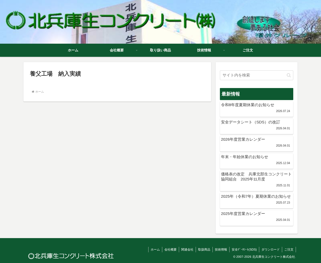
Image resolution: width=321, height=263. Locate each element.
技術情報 (221, 249)
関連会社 (187, 249)
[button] (289, 75)
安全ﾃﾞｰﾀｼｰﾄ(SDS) (244, 249)
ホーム (155, 249)
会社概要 (170, 249)
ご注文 (288, 249)
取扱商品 (204, 249)
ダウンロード (270, 249)
